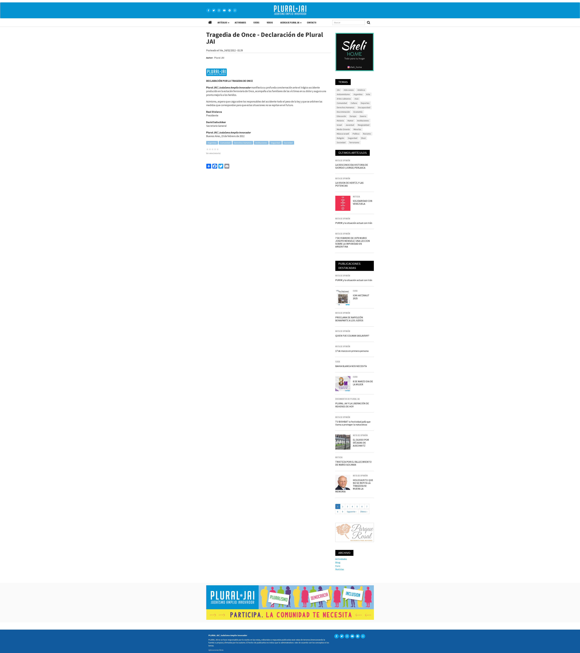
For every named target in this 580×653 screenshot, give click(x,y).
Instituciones (261, 142)
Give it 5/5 (217, 149)
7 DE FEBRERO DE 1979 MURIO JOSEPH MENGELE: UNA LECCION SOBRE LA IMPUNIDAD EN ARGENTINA (352, 242)
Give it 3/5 (212, 149)
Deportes (365, 103)
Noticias (339, 569)
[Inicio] (294, 10)
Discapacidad (364, 107)
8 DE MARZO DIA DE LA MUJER (363, 383)
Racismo (367, 133)
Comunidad (225, 142)
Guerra (363, 116)
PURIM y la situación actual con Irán (353, 222)
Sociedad (288, 142)
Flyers (256, 22)
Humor (350, 120)
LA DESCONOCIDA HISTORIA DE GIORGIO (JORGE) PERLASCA (351, 166)
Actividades (240, 22)
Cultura (354, 103)
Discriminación (343, 111)
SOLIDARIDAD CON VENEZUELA (362, 202)
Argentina (212, 142)
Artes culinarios (344, 98)
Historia (340, 120)
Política (356, 133)
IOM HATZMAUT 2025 (361, 297)
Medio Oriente (343, 129)
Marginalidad (363, 125)
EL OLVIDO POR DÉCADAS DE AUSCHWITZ (361, 442)
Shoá (363, 138)
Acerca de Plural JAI (288, 24)
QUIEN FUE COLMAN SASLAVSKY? (352, 335)
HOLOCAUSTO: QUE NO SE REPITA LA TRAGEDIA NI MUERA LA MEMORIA (354, 486)
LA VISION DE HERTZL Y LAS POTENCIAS (349, 184)
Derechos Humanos (243, 142)
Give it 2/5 (210, 149)
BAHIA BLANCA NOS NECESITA (351, 366)
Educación (341, 116)
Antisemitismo (343, 94)
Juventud (350, 125)
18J (338, 90)
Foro (337, 565)
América (361, 90)
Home (210, 21)
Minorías (357, 129)
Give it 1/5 (207, 149)
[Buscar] (368, 22)
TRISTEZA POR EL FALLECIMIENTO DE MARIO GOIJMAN (353, 463)
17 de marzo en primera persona (352, 350)
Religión (340, 138)
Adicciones (349, 90)
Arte (368, 94)
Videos (270, 22)
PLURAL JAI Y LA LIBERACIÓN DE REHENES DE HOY (352, 405)
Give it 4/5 (215, 149)
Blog (337, 562)
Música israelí (343, 133)
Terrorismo (354, 142)
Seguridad (275, 142)
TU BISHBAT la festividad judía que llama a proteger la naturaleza (353, 423)
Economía (358, 111)
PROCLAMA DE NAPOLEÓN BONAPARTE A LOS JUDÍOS (349, 319)
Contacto (311, 22)
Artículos (220, 24)
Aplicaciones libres (215, 650)
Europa (353, 116)
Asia (356, 98)
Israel (339, 125)
